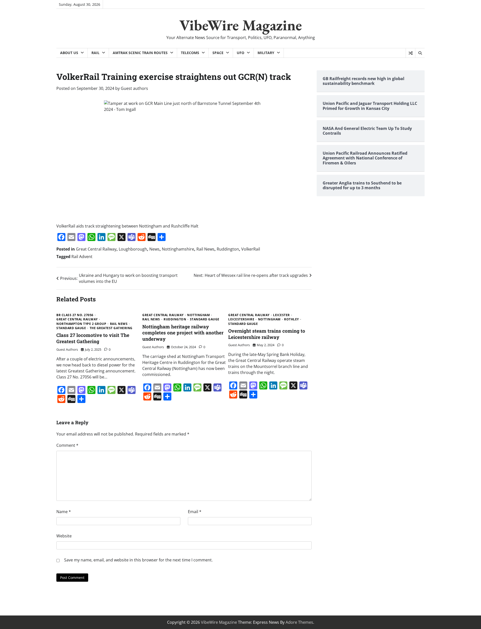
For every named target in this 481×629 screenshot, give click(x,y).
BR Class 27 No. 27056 (74, 315)
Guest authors (134, 88)
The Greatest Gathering (111, 328)
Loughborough (133, 249)
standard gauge (71, 328)
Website (64, 536)
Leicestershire (241, 319)
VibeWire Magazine (240, 25)
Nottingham (198, 315)
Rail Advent (81, 256)
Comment (67, 445)
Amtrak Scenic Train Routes (140, 52)
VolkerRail (250, 249)
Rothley (291, 319)
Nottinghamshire (178, 249)
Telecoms (190, 52)
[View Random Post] (410, 53)
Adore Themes (299, 622)
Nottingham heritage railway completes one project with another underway (182, 332)
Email (194, 511)
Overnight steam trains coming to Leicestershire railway (266, 334)
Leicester (281, 315)
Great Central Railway (96, 249)
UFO (240, 52)
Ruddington (228, 249)
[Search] (420, 53)
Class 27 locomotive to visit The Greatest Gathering (92, 338)
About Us (69, 52)
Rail (95, 52)
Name (63, 511)
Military (266, 52)
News (154, 249)
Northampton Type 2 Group (81, 323)
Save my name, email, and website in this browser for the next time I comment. (138, 560)
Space (217, 52)
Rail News (205, 249)
